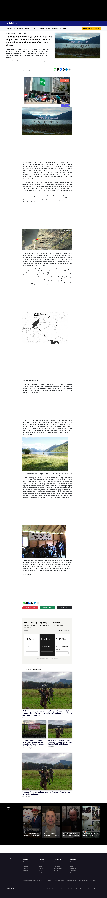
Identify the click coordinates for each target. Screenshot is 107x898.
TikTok (40, 870)
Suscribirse (47, 653)
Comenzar (32, 653)
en (98, 888)
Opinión (74, 23)
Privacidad (25, 870)
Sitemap (85, 888)
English (61, 23)
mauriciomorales (28, 69)
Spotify (40, 873)
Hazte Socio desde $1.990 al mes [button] (91, 28)
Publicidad (25, 866)
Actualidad (73, 864)
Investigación (89, 23)
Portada (72, 861)
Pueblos (35, 28)
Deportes (95, 880)
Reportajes (73, 870)
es (96, 888)
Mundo (37, 23)
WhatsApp (48, 608)
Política (9, 28)
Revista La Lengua (75, 873)
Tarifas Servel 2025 (77, 888)
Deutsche (66, 23)
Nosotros (49, 888)
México (46, 23)
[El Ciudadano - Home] (13, 23)
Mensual (61, 630)
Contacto (25, 868)
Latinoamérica (53, 23)
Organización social (11, 61)
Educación (75, 880)
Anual (66, 630)
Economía (27, 28)
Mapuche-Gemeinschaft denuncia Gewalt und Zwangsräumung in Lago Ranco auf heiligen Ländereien (60, 742)
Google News (31, 608)
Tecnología (89, 880)
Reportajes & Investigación (41, 61)
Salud (54, 880)
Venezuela (57, 866)
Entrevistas (81, 23)
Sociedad (55, 28)
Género (48, 28)
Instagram (41, 864)
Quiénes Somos (27, 861)
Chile (41, 23)
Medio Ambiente (18, 28)
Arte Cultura (63, 28)
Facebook (41, 861)
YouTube (64, 608)
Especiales (63, 880)
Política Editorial (27, 864)
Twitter (40, 866)
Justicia (41, 28)
